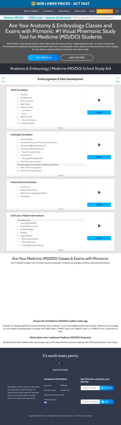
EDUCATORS (80, 11)
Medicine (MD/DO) (14, 17)
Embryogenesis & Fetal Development (93, 17)
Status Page (88, 416)
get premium (43, 57)
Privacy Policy (67, 416)
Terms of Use (78, 416)
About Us (47, 385)
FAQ (62, 395)
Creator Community (52, 395)
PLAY (100, 112)
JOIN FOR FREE (77, 57)
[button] (60, 292)
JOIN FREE (105, 11)
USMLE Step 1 (36, 17)
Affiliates (64, 385)
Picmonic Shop (50, 390)
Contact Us (64, 390)
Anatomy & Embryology (58, 17)
